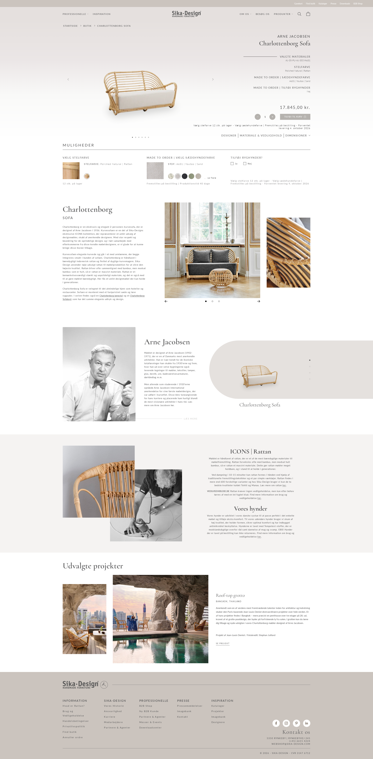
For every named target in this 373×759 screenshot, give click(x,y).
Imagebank (184, 711)
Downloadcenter (150, 727)
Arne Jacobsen (293, 36)
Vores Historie (114, 705)
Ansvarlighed (113, 711)
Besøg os (263, 14)
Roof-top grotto (230, 595)
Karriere (109, 716)
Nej (250, 163)
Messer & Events (150, 722)
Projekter (217, 711)
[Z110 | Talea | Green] (171, 176)
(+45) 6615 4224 (299, 741)
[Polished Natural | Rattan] (87, 176)
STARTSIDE (70, 25)
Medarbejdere (113, 722)
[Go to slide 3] (309, 372)
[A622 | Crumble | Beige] (198, 176)
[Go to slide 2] (309, 366)
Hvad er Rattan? (74, 705)
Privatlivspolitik (74, 726)
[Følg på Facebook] (276, 723)
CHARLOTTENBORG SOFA (114, 25)
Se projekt (223, 643)
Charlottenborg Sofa (259, 405)
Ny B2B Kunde (149, 711)
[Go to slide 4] (309, 379)
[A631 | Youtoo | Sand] (178, 176)
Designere (218, 722)
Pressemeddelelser (190, 705)
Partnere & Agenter (117, 727)
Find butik (310, 3)
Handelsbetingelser (76, 720)
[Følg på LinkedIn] (306, 723)
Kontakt (182, 716)
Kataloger (323, 3)
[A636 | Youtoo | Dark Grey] (185, 176)
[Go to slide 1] (309, 360)
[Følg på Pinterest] (296, 723)
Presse (333, 3)
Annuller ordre (73, 737)
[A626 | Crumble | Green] (191, 176)
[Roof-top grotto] (84, 619)
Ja (236, 163)
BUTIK (87, 25)
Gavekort (298, 3)
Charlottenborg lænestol (111, 295)
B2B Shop (358, 3)
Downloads (345, 3)
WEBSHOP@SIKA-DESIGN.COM (291, 744)
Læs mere (191, 418)
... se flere (210, 178)
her (172, 405)
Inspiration (102, 14)
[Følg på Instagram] (286, 723)
